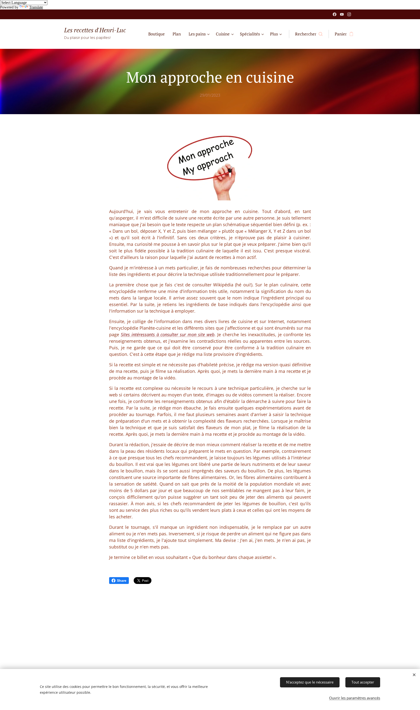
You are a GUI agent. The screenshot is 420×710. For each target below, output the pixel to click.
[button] (309, 34)
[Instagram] (349, 14)
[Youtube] (342, 14)
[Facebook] (335, 14)
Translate (36, 7)
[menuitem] (158, 34)
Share (121, 580)
